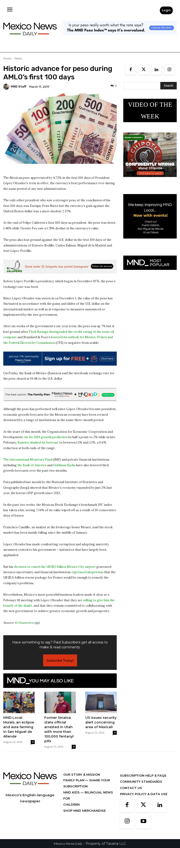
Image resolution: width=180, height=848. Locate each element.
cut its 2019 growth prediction (45, 437)
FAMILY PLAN (74, 780)
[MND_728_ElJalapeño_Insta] (60, 267)
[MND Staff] (7, 87)
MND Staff (18, 86)
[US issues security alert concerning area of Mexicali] (101, 702)
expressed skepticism (87, 572)
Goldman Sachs (64, 465)
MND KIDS (72, 792)
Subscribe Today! (60, 660)
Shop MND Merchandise (84, 810)
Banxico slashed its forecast (38, 442)
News (18, 58)
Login (166, 10)
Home (7, 58)
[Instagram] (169, 69)
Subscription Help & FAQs (143, 775)
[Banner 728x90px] (60, 395)
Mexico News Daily (68, 843)
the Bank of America (31, 465)
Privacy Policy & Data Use (143, 794)
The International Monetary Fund (27, 460)
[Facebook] (130, 69)
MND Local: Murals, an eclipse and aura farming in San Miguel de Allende (18, 727)
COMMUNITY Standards (141, 781)
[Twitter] (143, 69)
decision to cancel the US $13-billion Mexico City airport (55, 567)
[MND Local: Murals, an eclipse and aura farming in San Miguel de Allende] (19, 702)
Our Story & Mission (81, 774)
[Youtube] (143, 822)
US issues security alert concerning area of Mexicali (100, 722)
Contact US (131, 788)
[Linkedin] (156, 69)
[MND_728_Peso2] (120, 38)
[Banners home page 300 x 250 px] (150, 180)
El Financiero (24, 623)
